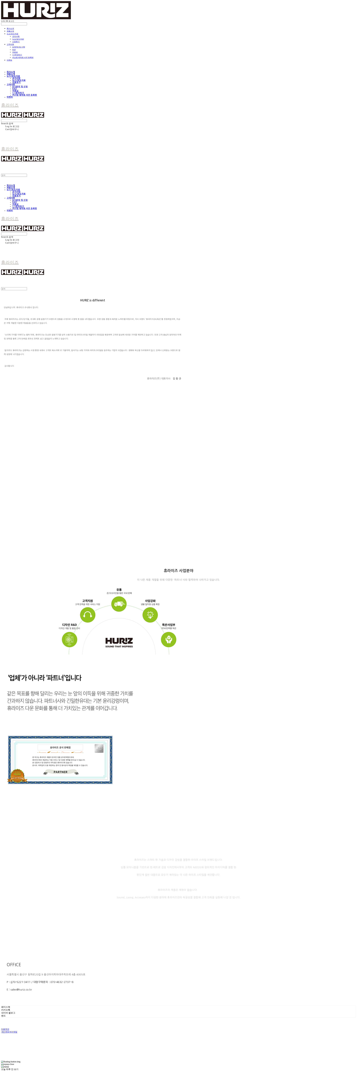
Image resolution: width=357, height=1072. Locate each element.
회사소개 (10, 28)
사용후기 (16, 41)
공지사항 (16, 36)
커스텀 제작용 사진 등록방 (22, 57)
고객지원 (10, 44)
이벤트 (9, 60)
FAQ (14, 49)
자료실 (15, 52)
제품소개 (10, 31)
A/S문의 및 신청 (18, 47)
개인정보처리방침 (9, 1032)
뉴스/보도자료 (12, 33)
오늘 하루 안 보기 (9, 1069)
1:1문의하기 (17, 55)
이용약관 (5, 1029)
